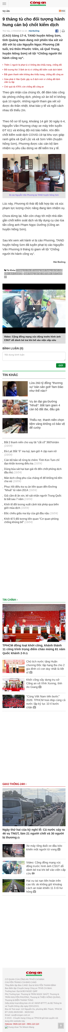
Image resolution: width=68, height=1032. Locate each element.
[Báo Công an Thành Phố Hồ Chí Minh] (38, 3)
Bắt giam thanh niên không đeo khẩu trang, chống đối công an (33, 74)
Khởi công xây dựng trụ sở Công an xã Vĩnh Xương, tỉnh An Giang (44, 683)
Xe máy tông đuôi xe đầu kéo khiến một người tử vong (44, 847)
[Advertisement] (34, 563)
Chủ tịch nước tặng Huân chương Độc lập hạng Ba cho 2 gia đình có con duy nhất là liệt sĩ (45, 667)
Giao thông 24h (14, 784)
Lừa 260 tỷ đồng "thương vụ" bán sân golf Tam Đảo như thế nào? (46, 386)
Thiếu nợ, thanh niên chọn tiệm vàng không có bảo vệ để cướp (47, 423)
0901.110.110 (33, 1024)
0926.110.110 (19, 1024)
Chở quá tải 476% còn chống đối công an (24, 86)
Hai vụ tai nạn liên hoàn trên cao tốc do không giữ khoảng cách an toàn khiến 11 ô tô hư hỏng (44, 886)
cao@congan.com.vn (20, 1015)
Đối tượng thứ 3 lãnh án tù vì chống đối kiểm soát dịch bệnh (33, 69)
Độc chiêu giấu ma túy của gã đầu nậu (26, 513)
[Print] (63, 30)
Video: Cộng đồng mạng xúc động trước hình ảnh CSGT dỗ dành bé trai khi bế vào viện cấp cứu (46, 868)
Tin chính (9, 599)
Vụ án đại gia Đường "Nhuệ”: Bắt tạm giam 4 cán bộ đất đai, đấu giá (44, 405)
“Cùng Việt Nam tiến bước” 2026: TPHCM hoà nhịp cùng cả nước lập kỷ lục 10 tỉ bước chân (45, 702)
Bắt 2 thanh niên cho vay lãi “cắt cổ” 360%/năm (31, 442)
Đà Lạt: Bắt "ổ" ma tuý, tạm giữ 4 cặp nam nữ (30, 451)
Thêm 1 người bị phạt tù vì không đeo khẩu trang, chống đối (33, 65)
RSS (63, 11)
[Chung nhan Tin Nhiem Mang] (19, 1027)
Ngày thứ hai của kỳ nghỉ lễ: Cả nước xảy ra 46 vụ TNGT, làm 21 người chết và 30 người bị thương (33, 833)
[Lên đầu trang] (61, 1026)
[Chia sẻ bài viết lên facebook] (56, 30)
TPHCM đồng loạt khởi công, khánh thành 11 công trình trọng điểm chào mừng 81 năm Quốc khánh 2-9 (33, 649)
